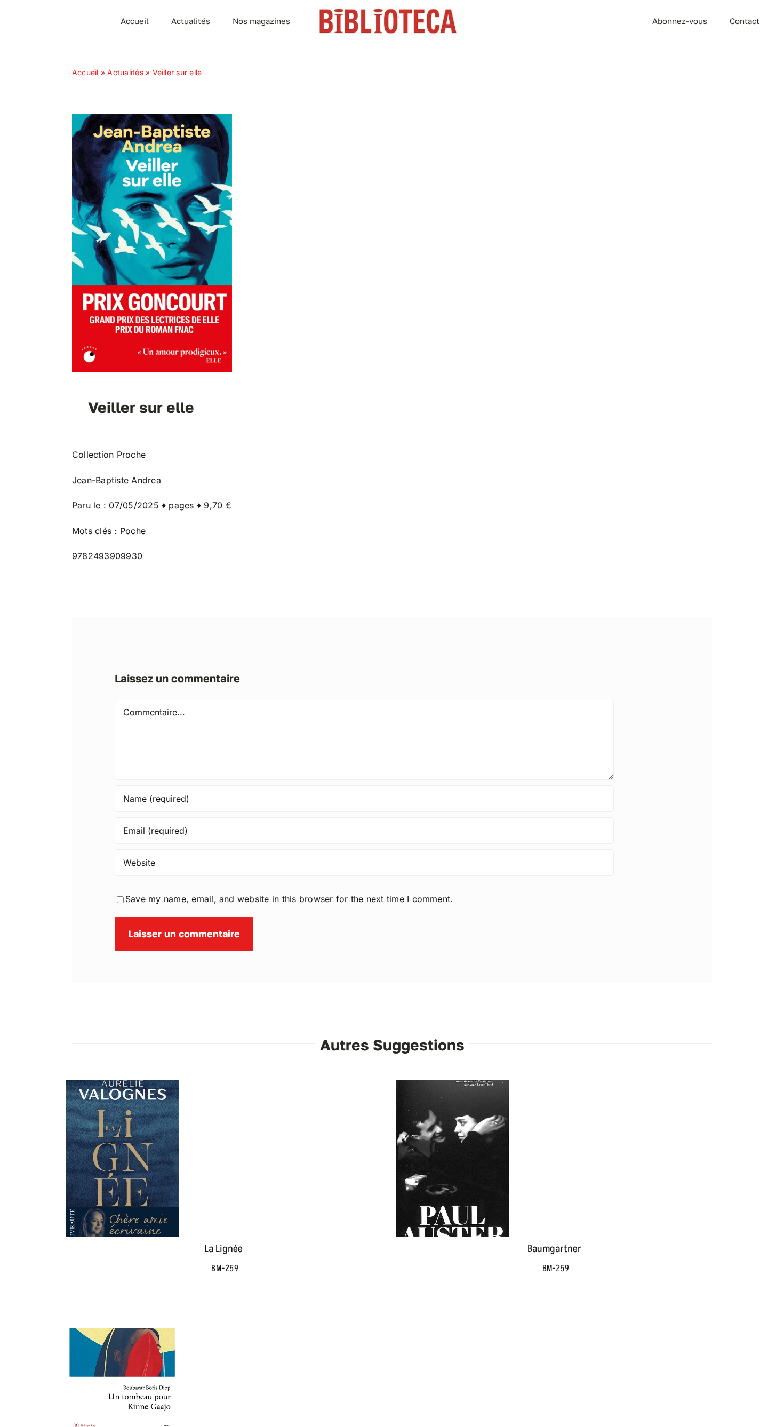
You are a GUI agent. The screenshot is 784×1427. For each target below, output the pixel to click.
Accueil (85, 72)
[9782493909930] (152, 118)
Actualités (125, 72)
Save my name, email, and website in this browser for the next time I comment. (289, 899)
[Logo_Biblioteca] (388, 10)
